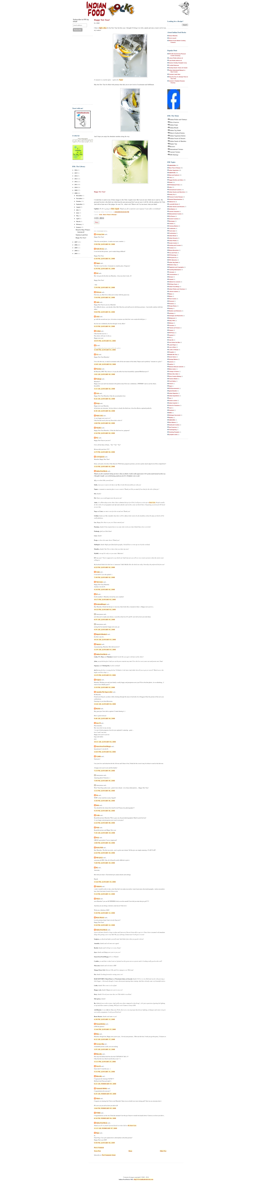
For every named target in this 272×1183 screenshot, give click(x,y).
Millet (170, 412)
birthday (171, 313)
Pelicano (98, 292)
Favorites (171, 325)
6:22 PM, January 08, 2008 (104, 823)
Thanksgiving (173, 429)
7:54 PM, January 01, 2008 (104, 297)
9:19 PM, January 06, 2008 (104, 811)
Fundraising (172, 233)
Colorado (171, 272)
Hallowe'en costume (174, 281)
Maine (170, 294)
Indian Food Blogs (174, 286)
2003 (76, 253)
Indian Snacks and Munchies (177, 192)
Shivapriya (99, 857)
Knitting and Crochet (175, 245)
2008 (76, 193)
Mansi (98, 899)
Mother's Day (172, 264)
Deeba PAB (99, 847)
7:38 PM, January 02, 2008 (104, 577)
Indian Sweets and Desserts (176, 206)
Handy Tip (172, 194)
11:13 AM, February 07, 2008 (105, 1128)
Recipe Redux (173, 306)
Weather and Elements (175, 311)
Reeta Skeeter (100, 917)
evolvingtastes (100, 457)
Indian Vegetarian (174, 170)
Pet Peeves (172, 216)
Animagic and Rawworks (176, 315)
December (79, 195)
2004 (76, 251)
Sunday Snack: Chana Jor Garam (178, 67)
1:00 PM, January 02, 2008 (104, 423)
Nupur (121, 80)
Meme (170, 296)
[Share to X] (99, 218)
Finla (97, 827)
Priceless (171, 303)
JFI (170, 337)
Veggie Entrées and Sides (176, 180)
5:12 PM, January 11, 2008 (104, 894)
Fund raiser (172, 231)
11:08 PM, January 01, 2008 (105, 350)
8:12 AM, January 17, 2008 (104, 1039)
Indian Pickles (173, 240)
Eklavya (171, 323)
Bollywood (172, 318)
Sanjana (98, 680)
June (77, 213)
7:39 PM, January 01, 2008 (104, 287)
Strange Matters (173, 359)
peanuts (171, 361)
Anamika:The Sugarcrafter (104, 692)
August (78, 207)
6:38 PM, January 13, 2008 (104, 1019)
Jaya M (98, 723)
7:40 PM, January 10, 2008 (104, 863)
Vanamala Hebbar (101, 1088)
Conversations (173, 274)
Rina (97, 1034)
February (79, 224)
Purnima (98, 369)
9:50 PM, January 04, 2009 (104, 1143)
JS (97, 594)
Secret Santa (172, 357)
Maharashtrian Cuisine (175, 213)
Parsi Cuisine (172, 298)
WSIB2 (98, 1113)
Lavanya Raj (100, 1044)
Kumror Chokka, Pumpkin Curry (178, 62)
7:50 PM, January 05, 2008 (104, 781)
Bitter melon (172, 369)
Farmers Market (173, 378)
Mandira (98, 428)
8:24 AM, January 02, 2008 (104, 399)
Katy (97, 837)
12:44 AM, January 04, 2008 (105, 704)
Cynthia (98, 756)
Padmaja (98, 379)
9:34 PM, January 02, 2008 (104, 589)
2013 (76, 179)
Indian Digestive (173, 393)
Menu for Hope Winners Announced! (83, 231)
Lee (97, 354)
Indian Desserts (173, 238)
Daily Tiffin (172, 320)
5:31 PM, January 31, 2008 (104, 1072)
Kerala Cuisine (173, 243)
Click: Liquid (115, 209)
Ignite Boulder (173, 390)
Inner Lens (152, 502)
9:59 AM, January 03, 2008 (104, 629)
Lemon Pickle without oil (176, 58)
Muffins (171, 417)
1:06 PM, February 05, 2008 (105, 1108)
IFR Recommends (174, 388)
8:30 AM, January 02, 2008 (104, 411)
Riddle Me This (173, 354)
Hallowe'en (172, 201)
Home (130, 1151)
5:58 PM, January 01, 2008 (104, 244)
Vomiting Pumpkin (174, 432)
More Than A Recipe (110, 214)
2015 (76, 173)
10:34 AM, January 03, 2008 (105, 639)
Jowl (170, 408)
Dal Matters (172, 209)
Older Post (163, 1151)
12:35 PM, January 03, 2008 (105, 675)
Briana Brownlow (174, 250)
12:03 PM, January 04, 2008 (105, 752)
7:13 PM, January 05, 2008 (104, 771)
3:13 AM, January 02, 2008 (104, 389)
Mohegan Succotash (174, 415)
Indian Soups (174, 125)
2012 (76, 182)
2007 (76, 242)
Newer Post (97, 1151)
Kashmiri (171, 410)
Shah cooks (99, 415)
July (77, 210)
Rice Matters (172, 422)
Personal (171, 301)
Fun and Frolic (173, 252)
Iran (170, 398)
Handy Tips (173, 144)
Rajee (97, 1133)
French (171, 383)
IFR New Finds (173, 284)
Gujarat (171, 330)
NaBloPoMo (172, 172)
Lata (97, 393)
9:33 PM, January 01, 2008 (104, 326)
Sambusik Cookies (174, 424)
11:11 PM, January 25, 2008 (105, 1062)
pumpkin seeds (173, 434)
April (78, 218)
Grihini (98, 331)
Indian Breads (174, 128)
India (170, 187)
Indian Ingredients (174, 395)
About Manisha (173, 35)
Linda (98, 572)
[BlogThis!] (97, 218)
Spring (171, 308)
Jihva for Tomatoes (174, 405)
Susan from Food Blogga (103, 746)
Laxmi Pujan (172, 344)
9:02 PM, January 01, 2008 (104, 312)
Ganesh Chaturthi (174, 211)
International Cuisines (176, 149)
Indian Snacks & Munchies (178, 141)
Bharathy (99, 1054)
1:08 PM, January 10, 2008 (104, 843)
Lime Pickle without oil (175, 60)
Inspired (171, 335)
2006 (76, 245)
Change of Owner (174, 371)
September (79, 204)
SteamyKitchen (100, 1024)
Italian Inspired (173, 403)
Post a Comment (99, 1147)
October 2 (171, 247)
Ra (97, 867)
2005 (76, 248)
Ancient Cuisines (175, 152)
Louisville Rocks (173, 204)
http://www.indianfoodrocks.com (143, 1179)
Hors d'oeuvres (174, 122)
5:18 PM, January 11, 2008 (104, 913)
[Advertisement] (80, 70)
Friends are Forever (174, 327)
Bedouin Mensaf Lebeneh (176, 366)
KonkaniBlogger (101, 604)
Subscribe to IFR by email (81, 20)
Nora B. (98, 1066)
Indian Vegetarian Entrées (178, 136)
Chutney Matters (173, 226)
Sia (97, 795)
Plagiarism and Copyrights (176, 267)
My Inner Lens (132, 1125)
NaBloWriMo (172, 165)
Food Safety (172, 381)
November (79, 198)
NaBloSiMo (172, 420)
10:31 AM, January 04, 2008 (105, 742)
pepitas (171, 364)
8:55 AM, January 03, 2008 (104, 619)
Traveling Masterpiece (175, 269)
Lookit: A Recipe (173, 349)
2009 (76, 190)
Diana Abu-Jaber (173, 374)
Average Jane (100, 234)
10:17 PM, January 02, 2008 (105, 599)
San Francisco (173, 427)
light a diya (103, 28)
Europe (171, 277)
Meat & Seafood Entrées (177, 133)
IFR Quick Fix (172, 257)
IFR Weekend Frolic (174, 184)
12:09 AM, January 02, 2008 (105, 364)
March (78, 221)
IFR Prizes (172, 332)
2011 (76, 184)
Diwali (170, 182)
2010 (76, 187)
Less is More (172, 347)
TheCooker (99, 582)
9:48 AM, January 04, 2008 (104, 718)
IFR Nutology (174, 155)
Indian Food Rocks (101, 471)
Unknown (99, 886)
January (79, 227)
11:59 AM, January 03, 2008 (105, 649)
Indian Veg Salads (175, 130)
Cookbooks (172, 228)
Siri (97, 273)
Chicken (171, 223)
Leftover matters (173, 291)
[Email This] (95, 218)
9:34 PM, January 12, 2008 (104, 925)
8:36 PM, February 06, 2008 (105, 1118)
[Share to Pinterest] (103, 218)
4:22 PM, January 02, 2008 (104, 567)
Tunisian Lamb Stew (82, 235)
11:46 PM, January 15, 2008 (105, 1029)
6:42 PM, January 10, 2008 (104, 853)
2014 (76, 176)
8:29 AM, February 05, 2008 (105, 1094)
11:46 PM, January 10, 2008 (105, 882)
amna (98, 316)
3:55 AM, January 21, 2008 (104, 1049)
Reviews (172, 146)
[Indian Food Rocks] (184, 9)
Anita (97, 302)
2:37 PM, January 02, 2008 (104, 452)
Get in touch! (172, 38)
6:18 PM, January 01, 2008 (104, 259)
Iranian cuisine (173, 400)
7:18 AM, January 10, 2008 (104, 833)
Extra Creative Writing (175, 376)
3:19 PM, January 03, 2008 (104, 687)
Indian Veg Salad (173, 262)
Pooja (98, 403)
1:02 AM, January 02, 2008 (104, 374)
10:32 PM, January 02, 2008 (105, 609)
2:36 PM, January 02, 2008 (104, 433)
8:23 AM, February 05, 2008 (105, 1084)
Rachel (98, 708)
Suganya (98, 644)
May (77, 216)
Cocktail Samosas (174, 65)
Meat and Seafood (174, 175)
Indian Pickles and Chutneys (178, 119)
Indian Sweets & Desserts (177, 138)
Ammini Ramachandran (175, 199)
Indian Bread (172, 235)
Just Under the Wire (174, 342)
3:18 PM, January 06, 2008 (104, 801)
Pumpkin (171, 352)
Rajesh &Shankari (101, 634)
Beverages (172, 221)
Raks (97, 805)
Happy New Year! (81, 238)
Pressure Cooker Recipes (176, 197)
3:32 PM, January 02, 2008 (104, 466)
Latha (98, 815)
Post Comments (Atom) (109, 1155)
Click (100, 214)
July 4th (171, 340)
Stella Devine (100, 249)
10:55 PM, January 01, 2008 (105, 341)
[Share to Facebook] (101, 218)
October (78, 201)
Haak (170, 386)
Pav (97, 438)
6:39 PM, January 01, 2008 (104, 269)
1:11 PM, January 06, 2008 (104, 791)
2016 (76, 170)
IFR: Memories (173, 260)
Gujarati (171, 279)
